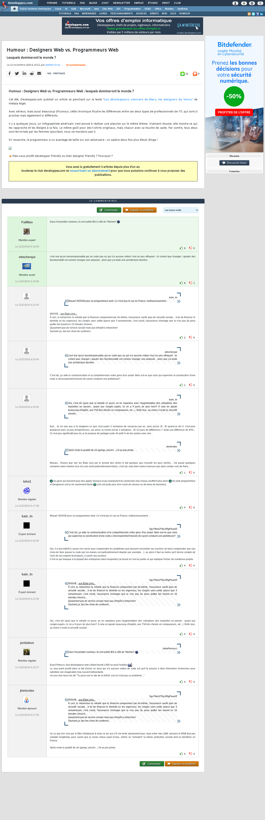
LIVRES (103, 13)
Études (152, 3)
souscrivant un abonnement (90, 171)
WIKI (164, 13)
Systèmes (183, 9)
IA (66, 9)
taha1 (27, 481)
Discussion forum (236, 162)
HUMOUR (184, 13)
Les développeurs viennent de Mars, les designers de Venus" (148, 100)
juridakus (27, 642)
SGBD (148, 9)
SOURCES (141, 13)
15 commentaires (76, 65)
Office (158, 9)
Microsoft (85, 9)
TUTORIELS (65, 13)
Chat (105, 3)
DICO (173, 13)
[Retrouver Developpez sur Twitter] (253, 14)
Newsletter (121, 3)
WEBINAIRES (89, 13)
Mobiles (169, 9)
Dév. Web (107, 9)
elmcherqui (27, 257)
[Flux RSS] (249, 14)
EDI (118, 9)
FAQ (82, 3)
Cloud (58, 9)
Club (177, 3)
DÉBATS (154, 13)
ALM (73, 9)
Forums (51, 3)
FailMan (27, 222)
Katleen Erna (52, 65)
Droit (166, 3)
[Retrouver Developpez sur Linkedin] (261, 14)
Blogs (93, 3)
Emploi (139, 3)
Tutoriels (68, 3)
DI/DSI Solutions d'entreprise (35, 9)
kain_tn (27, 516)
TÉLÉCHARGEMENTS (121, 13)
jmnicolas (27, 690)
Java (96, 9)
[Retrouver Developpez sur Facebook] (257, 14)
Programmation (132, 9)
